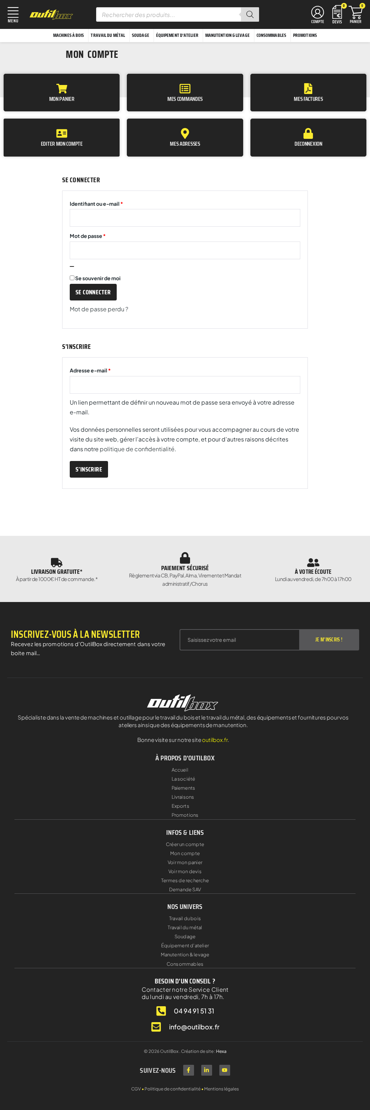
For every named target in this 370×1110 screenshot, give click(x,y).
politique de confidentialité (137, 449)
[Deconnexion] (308, 133)
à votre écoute (313, 571)
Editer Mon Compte (62, 143)
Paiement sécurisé (185, 568)
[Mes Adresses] (185, 133)
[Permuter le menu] (317, 14)
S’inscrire (89, 469)
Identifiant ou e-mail (110, 202)
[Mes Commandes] (185, 88)
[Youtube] (224, 1070)
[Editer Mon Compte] (61, 133)
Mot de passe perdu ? (99, 309)
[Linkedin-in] (206, 1070)
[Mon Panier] (61, 88)
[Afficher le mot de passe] (72, 266)
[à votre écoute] (313, 562)
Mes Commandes (185, 98)
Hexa (221, 1051)
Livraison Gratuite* (57, 572)
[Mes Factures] (308, 88)
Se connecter (93, 292)
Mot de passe (102, 234)
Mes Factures (308, 98)
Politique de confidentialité (173, 1089)
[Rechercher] (250, 14)
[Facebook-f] (188, 1070)
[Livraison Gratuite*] (57, 562)
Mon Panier (61, 98)
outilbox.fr (215, 739)
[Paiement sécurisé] (185, 558)
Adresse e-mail (104, 369)
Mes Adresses (185, 143)
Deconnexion (308, 143)
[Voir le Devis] (337, 13)
